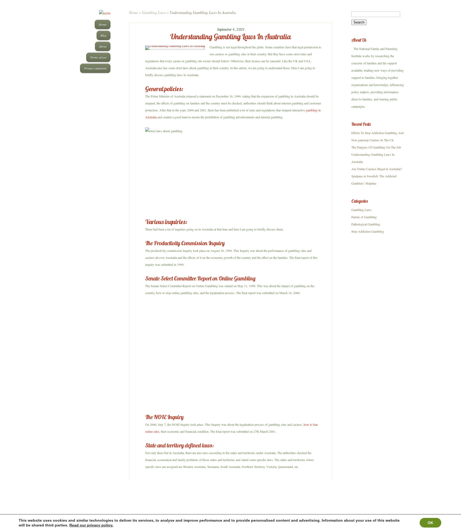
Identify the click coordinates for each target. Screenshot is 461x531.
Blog (103, 35)
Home (102, 24)
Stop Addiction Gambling (367, 231)
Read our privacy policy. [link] (91, 525)
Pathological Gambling (365, 224)
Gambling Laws (154, 12)
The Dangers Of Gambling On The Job (376, 147)
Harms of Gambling (364, 217)
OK (430, 523)
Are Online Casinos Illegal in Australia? (376, 169)
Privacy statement (95, 68)
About (102, 46)
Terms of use (98, 57)
